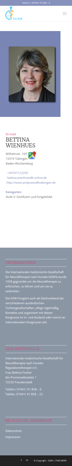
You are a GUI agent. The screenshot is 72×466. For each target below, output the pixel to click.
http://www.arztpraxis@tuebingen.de (31, 182)
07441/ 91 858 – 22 (29, 394)
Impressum (12, 437)
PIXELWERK (61, 460)
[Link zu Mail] (27, 460)
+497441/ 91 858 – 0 (40, 2)
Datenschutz (13, 431)
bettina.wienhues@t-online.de (27, 178)
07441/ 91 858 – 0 (29, 389)
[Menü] (65, 13)
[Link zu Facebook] (21, 460)
